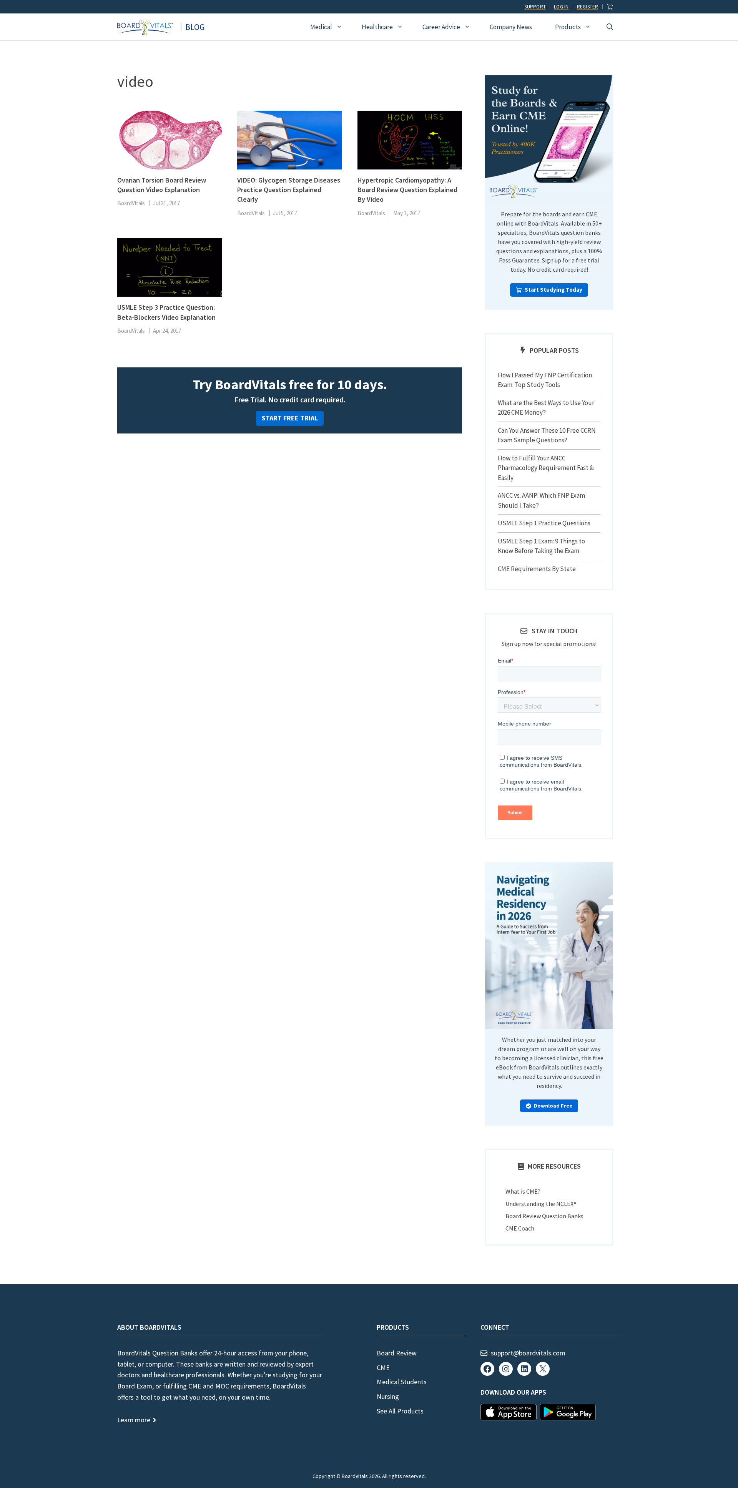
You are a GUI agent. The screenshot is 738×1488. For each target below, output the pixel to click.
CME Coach (519, 1228)
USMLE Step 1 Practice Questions (544, 523)
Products (568, 27)
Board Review (397, 1352)
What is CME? (522, 1191)
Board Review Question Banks (544, 1216)
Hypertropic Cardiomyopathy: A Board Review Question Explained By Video (407, 190)
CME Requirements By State (537, 569)
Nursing (388, 1396)
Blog (194, 27)
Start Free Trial (290, 418)
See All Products (400, 1411)
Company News (511, 27)
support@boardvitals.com (528, 1352)
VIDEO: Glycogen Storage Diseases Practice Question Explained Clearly (288, 190)
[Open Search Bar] (610, 27)
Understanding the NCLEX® (541, 1203)
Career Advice (441, 27)
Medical (321, 27)
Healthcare (377, 27)
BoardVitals (131, 203)
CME (383, 1367)
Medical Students (402, 1381)
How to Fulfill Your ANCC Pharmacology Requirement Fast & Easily (546, 468)
